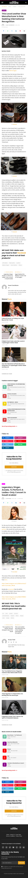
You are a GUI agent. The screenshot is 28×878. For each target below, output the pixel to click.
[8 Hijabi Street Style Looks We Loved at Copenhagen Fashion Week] (14, 332)
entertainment (6, 615)
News (17, 615)
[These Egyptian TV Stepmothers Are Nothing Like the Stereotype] (14, 684)
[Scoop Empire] (14, 2)
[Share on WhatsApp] (8, 30)
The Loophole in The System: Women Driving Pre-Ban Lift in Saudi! (7, 629)
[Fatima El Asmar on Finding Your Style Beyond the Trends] (14, 309)
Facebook (15, 124)
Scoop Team (8, 498)
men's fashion (14, 265)
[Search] (26, 2)
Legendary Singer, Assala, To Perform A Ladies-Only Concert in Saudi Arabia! (7, 276)
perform (4, 529)
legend (12, 615)
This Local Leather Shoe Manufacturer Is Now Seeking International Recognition (20, 630)
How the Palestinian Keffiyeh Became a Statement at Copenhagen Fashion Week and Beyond (14, 365)
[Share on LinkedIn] (16, 30)
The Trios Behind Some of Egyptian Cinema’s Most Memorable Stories (12, 671)
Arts (7, 613)
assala (10, 613)
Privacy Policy (13, 472)
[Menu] (2, 2)
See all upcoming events (9, 426)
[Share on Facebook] (4, 30)
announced (11, 589)
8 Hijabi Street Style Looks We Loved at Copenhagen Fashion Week (13, 342)
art (3, 613)
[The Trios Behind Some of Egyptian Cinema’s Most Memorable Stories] (14, 662)
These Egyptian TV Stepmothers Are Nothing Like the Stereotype (12, 694)
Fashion (4, 10)
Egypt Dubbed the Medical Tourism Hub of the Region (20, 275)
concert (16, 613)
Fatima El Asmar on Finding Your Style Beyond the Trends (13, 319)
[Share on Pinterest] (20, 30)
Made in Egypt (6, 265)
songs (7, 618)
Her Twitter (14, 571)
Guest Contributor (13, 285)
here (6, 579)
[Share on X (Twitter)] (12, 30)
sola (4, 618)
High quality (12, 262)
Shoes (20, 265)
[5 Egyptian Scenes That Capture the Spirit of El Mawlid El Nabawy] (14, 707)
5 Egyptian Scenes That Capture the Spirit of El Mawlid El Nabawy (12, 717)
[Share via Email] (24, 30)
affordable (5, 262)
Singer (21, 615)
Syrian (12, 618)
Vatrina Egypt (12, 70)
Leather (18, 262)
